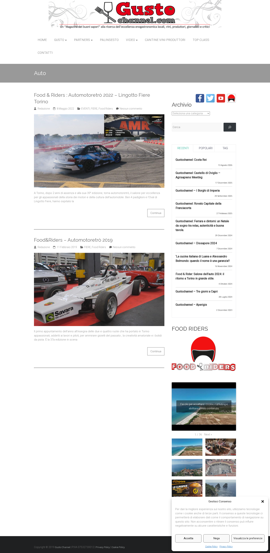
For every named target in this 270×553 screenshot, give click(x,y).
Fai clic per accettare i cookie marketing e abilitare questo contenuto (204, 406)
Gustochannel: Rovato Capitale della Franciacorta (198, 206)
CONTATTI (45, 52)
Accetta (188, 538)
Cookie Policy (211, 546)
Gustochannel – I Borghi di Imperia (198, 190)
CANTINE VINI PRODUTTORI (165, 40)
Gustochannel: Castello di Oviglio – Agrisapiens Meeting (198, 175)
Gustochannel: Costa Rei (191, 159)
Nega (216, 538)
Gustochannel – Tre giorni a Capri (197, 291)
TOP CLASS (201, 40)
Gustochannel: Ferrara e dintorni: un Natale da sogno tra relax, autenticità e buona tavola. (202, 225)
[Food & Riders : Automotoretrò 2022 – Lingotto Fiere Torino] (99, 116)
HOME (42, 40)
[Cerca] (230, 127)
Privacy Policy (226, 546)
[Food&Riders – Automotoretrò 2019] (99, 255)
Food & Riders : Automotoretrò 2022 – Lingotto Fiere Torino (92, 98)
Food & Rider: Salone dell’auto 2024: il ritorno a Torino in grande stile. (200, 276)
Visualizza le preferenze (247, 538)
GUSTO (59, 40)
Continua (155, 213)
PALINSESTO (109, 40)
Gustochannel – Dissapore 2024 (196, 243)
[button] (262, 501)
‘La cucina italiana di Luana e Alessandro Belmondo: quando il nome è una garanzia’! (203, 259)
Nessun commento (131, 108)
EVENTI (85, 108)
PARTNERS (82, 40)
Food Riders (106, 108)
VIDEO (130, 40)
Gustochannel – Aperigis (191, 304)
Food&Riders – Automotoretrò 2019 (73, 240)
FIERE (94, 108)
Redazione (44, 108)
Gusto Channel (62, 547)
